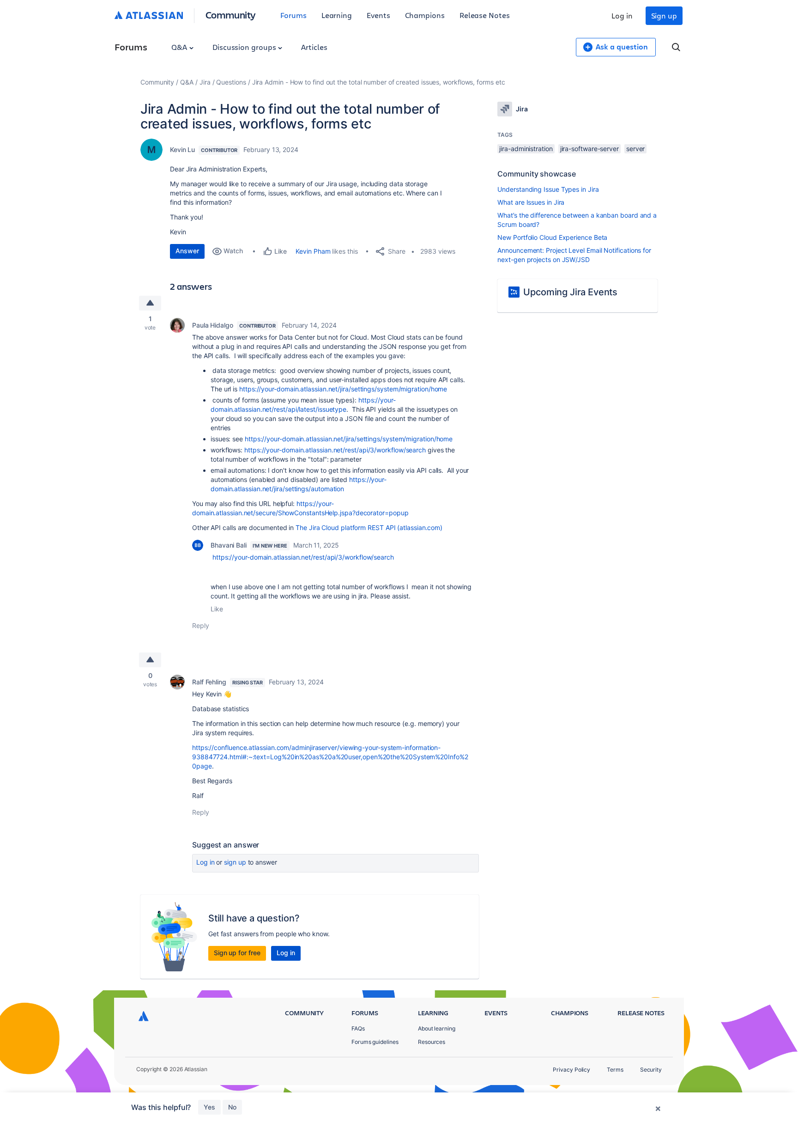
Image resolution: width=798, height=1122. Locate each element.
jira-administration (525, 148)
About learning (436, 1028)
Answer (187, 251)
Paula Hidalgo (212, 325)
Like (217, 609)
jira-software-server (589, 148)
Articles (314, 47)
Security (651, 1069)
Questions (231, 82)
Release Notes (484, 15)
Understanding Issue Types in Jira (547, 189)
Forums (293, 15)
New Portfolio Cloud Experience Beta (552, 237)
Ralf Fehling (209, 682)
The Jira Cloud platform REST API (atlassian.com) (369, 527)
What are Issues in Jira (530, 202)
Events (378, 15)
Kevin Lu (182, 149)
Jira (205, 82)
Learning (336, 15)
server (635, 148)
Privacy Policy (571, 1069)
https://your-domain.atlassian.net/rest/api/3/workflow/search (335, 450)
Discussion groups (245, 47)
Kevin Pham (313, 251)
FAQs (358, 1028)
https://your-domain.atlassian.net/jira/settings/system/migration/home (343, 389)
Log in (622, 15)
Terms (615, 1069)
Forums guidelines (375, 1041)
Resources (431, 1041)
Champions (425, 15)
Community (231, 14)
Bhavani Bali (229, 545)
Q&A (180, 47)
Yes (209, 1107)
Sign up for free (237, 953)
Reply (200, 625)
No (232, 1107)
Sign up (664, 15)
